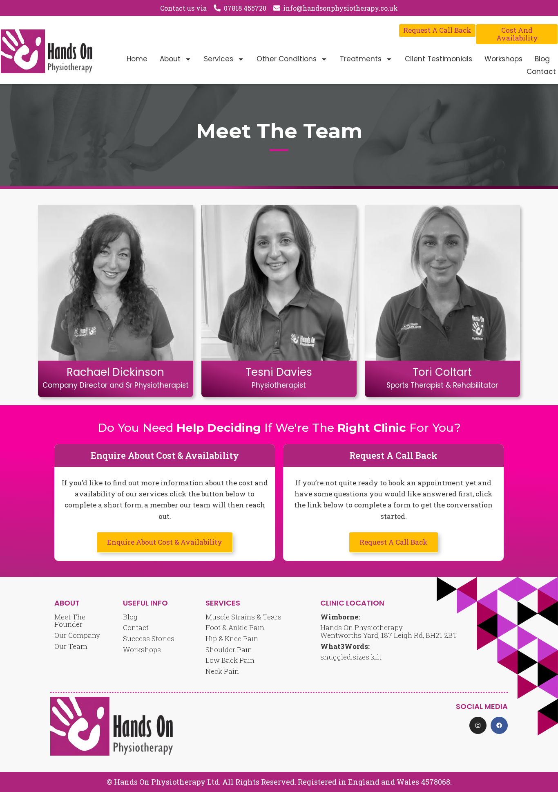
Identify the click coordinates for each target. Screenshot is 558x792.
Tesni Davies (279, 372)
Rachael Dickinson (115, 372)
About (170, 59)
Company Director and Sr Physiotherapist (115, 385)
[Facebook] (499, 725)
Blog (542, 59)
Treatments (361, 59)
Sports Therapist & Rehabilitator (442, 385)
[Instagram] (478, 725)
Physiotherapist (279, 385)
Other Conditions (287, 59)
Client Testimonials (438, 59)
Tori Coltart (442, 372)
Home (137, 59)
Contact (541, 71)
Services (218, 59)
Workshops (503, 59)
